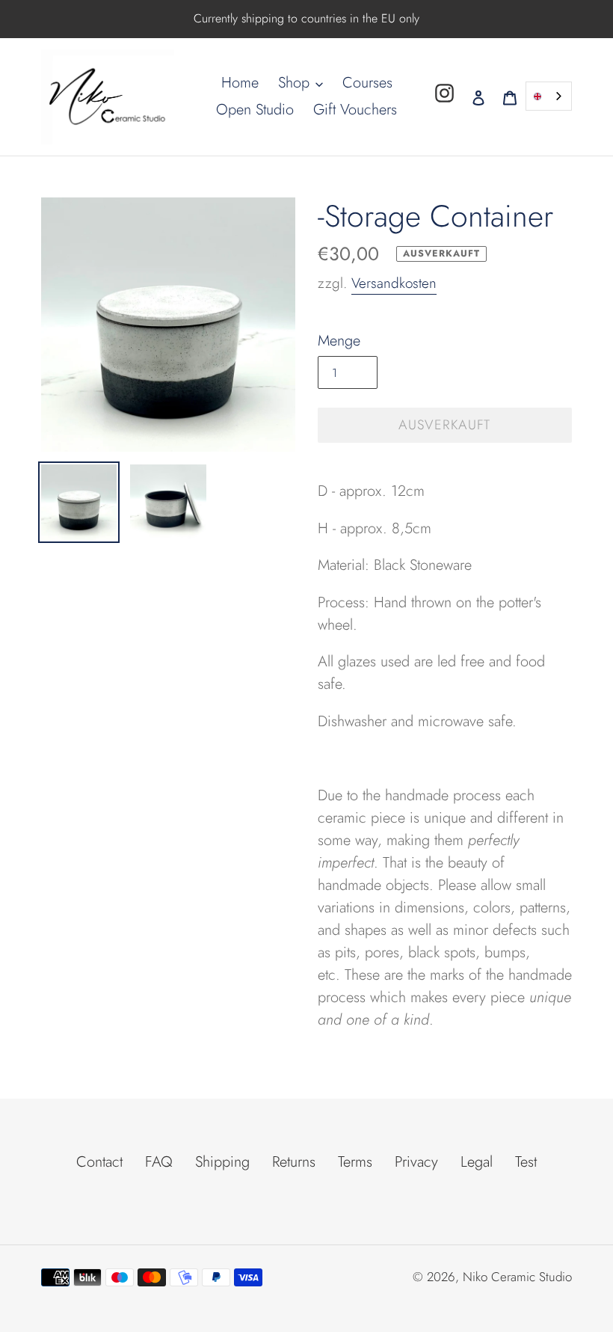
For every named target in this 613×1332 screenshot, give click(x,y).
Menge (339, 341)
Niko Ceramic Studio (517, 1277)
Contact (99, 1162)
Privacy (416, 1162)
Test (526, 1162)
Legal (476, 1162)
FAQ (159, 1162)
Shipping (222, 1162)
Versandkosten (394, 283)
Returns (293, 1162)
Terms (355, 1162)
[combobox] (549, 96)
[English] (548, 96)
